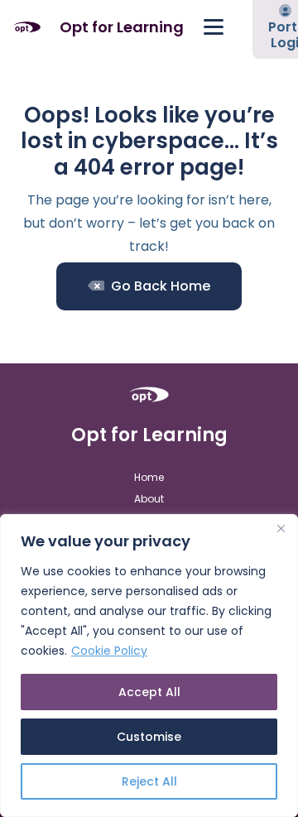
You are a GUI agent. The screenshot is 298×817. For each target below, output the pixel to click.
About (149, 499)
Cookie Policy (109, 650)
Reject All (149, 781)
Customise (149, 736)
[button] (213, 27)
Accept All (149, 692)
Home (149, 477)
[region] (149, 665)
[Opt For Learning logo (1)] (27, 27)
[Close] (281, 528)
